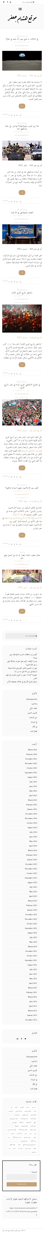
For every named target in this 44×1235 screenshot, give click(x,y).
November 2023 (31, 868)
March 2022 (32, 946)
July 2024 (33, 832)
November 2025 (31, 763)
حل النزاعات (33, 717)
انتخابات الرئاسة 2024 (23, 1130)
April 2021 (33, 983)
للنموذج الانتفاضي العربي (32, 451)
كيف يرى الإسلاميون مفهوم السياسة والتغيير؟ (22, 488)
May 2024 (33, 841)
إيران (11, 1107)
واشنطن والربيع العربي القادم (22, 293)
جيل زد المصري (27, 1137)
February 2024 (31, 855)
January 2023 (32, 910)
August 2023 (32, 882)
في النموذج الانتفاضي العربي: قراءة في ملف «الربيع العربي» (22, 386)
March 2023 (32, 901)
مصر (9, 1148)
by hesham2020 (22, 46)
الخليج (35, 1122)
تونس (26, 1134)
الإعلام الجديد (33, 1115)
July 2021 (33, 969)
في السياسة (24, 36)
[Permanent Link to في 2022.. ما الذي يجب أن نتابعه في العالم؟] (22, 70)
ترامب (30, 1134)
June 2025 (33, 786)
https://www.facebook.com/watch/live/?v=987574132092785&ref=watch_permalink (21, 1211)
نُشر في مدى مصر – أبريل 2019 (30, 587)
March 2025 (32, 800)
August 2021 (32, 965)
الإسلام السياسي (18, 1111)
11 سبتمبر (34, 1107)
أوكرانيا (16, 1107)
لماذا (8, 175)
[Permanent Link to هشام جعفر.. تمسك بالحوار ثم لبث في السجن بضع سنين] (22, 582)
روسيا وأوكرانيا (33, 1141)
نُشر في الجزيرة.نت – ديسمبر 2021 (29, 338)
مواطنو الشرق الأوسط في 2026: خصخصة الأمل (22, 681)
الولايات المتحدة (33, 1130)
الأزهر (35, 1111)
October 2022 (32, 923)
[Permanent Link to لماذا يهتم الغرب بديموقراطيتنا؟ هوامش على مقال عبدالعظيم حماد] (22, 160)
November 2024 (31, 818)
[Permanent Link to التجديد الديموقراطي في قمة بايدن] (22, 243)
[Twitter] (2, 2)
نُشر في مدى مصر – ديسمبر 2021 (29, 430)
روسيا (9, 1137)
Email (33, 1172)
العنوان (9, 344)
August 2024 (32, 827)
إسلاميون (34, 703)
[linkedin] (9, 2)
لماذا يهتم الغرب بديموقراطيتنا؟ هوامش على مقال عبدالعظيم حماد (22, 127)
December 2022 (31, 914)
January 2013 (32, 1015)
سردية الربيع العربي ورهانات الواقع (29, 1145)
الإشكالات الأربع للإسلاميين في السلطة (19, 518)
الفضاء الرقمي (33, 708)
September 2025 (31, 772)
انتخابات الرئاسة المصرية (11, 1130)
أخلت (33, 598)
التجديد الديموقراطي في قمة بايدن (22, 213)
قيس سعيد (20, 1148)
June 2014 (33, 1001)
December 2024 (31, 814)
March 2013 (32, 1010)
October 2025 (32, 768)
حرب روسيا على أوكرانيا (17, 1137)
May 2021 (33, 978)
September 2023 (31, 878)
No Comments (21, 49)
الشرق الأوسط (33, 1126)
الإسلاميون (10, 1111)
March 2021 (32, 987)
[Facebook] (6, 2)
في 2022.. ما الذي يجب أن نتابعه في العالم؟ (22, 39)
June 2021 (33, 974)
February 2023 (31, 905)
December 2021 (31, 951)
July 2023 (33, 887)
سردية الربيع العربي (24, 1141)
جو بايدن (12, 1134)
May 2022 (33, 942)
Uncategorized (31, 699)
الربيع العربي (14, 1122)
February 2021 (31, 992)
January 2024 (32, 859)
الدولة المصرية (28, 1122)
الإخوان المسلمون (27, 1111)
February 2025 (31, 804)
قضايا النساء (33, 731)
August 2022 (32, 933)
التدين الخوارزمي (25, 1115)
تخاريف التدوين (32, 713)
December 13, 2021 (21, 132)
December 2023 (31, 864)
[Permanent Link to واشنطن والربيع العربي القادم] (22, 332)
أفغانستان (22, 1107)
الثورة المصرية (16, 1115)
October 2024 (32, 823)
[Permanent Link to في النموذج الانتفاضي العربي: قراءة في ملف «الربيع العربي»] (22, 425)
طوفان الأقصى (12, 1145)
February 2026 (31, 754)
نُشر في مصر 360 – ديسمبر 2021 (29, 76)
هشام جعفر (34, 1152)
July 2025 (33, 781)
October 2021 (32, 955)
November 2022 (31, 919)
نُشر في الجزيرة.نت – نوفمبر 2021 (30, 501)
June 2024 (33, 836)
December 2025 (31, 759)
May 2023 (33, 891)
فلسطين (34, 1148)
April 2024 (33, 846)
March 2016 (32, 997)
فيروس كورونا (28, 1148)
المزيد (22, 106)
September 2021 (31, 960)
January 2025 (32, 809)
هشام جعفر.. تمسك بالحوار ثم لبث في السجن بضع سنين (22, 556)
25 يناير (27, 1107)
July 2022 (33, 937)
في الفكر (19, 36)
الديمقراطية (21, 1122)
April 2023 (33, 896)
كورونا (14, 1148)
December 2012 (31, 1020)
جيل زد (34, 1137)
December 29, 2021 (21, 42)
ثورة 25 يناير (19, 1134)
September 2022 (31, 928)
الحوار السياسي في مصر (13, 1119)
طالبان (19, 1145)
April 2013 (33, 1006)
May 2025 (33, 791)
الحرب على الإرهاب (24, 1119)
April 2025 (33, 795)
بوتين (35, 1134)
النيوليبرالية (17, 1126)
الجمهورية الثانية (33, 1119)
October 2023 (32, 873)
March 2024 (32, 850)
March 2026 (32, 749)
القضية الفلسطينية (24, 1126)
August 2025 (32, 777)
